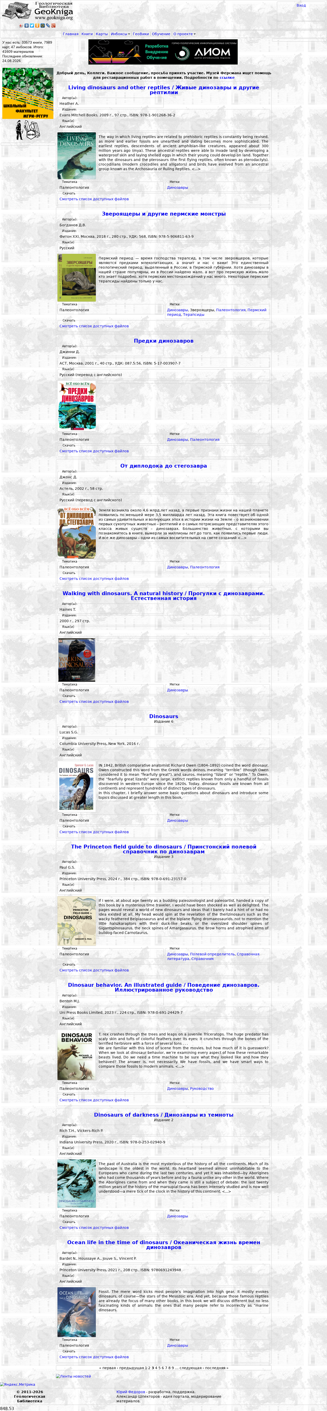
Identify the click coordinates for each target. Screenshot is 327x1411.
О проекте (183, 34)
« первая (107, 1368)
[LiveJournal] (48, 25)
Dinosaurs (163, 716)
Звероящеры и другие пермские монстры (164, 214)
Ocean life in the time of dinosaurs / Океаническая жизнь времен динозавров (163, 1245)
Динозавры (177, 187)
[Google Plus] (53, 25)
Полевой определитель (212, 954)
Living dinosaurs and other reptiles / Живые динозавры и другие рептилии (163, 90)
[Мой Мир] (42, 25)
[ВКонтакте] (26, 25)
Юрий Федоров (130, 1392)
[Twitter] (32, 25)
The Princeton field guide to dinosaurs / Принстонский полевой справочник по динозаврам (163, 849)
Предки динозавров (164, 341)
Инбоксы (119, 34)
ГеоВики (141, 34)
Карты (102, 34)
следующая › (192, 1368)
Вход (301, 5)
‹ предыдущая (130, 1368)
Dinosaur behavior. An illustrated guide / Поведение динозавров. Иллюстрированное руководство (164, 987)
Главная (70, 34)
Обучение (161, 34)
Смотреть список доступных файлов (94, 199)
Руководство (202, 1089)
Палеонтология (231, 310)
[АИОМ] (164, 52)
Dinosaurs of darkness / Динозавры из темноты (163, 1115)
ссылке (227, 78)
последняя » (217, 1368)
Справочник (202, 959)
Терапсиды (193, 315)
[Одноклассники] (37, 25)
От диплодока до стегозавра (163, 466)
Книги (87, 34)
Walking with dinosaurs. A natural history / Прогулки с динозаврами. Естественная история (164, 596)
